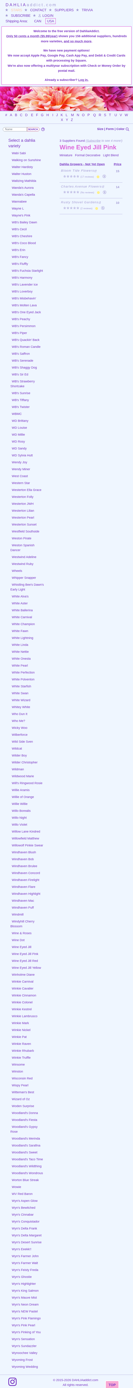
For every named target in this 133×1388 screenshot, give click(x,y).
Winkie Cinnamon (24, 995)
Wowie (16, 1187)
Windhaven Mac (23, 900)
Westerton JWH (23, 503)
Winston (17, 1071)
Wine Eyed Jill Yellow (26, 967)
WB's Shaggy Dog (24, 367)
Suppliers (64, 10)
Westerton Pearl (23, 517)
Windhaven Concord (26, 873)
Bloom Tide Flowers (77, 170)
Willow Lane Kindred (26, 831)
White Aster (20, 603)
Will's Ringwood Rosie (27, 783)
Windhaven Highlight (26, 893)
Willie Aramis (21, 790)
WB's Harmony (22, 277)
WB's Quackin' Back (25, 340)
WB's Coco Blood (24, 243)
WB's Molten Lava (24, 305)
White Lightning (22, 638)
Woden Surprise (23, 1106)
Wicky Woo (19, 728)
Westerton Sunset (24, 524)
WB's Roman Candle (26, 347)
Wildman (18, 769)
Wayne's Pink (21, 215)
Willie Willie (20, 804)
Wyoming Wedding (25, 1366)
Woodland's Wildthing (27, 1166)
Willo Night (19, 817)
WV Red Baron (22, 1194)
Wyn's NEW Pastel (25, 1311)
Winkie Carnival (22, 981)
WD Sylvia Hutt (22, 455)
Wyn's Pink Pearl (23, 1325)
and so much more (77, 41)
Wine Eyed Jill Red (25, 961)
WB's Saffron (21, 353)
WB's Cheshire (22, 236)
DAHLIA (31, 4)
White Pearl (20, 665)
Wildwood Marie (23, 776)
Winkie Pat (19, 1037)
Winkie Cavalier (22, 988)
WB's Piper (19, 333)
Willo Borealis (21, 811)
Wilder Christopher (25, 762)
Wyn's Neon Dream (25, 1304)
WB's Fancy (20, 257)
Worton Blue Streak (25, 1180)
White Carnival (22, 617)
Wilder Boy (19, 755)
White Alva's (20, 596)
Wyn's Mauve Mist (24, 1297)
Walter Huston (21, 174)
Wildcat (17, 748)
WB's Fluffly (20, 264)
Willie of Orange (23, 797)
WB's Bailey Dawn (24, 222)
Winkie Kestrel (22, 1009)
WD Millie (18, 434)
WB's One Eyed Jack (26, 312)
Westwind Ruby (22, 564)
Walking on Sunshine (26, 160)
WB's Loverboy (22, 291)
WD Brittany (20, 421)
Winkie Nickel (21, 1030)
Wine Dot (18, 940)
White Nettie (20, 651)
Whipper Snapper (24, 577)
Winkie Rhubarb (23, 1050)
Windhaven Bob (23, 859)
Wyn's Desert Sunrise (27, 1242)
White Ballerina (22, 610)
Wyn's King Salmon (25, 1290)
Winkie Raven (21, 1044)
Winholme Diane (23, 974)
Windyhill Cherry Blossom (22, 924)
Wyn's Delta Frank (24, 1228)
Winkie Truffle (21, 1057)
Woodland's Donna (25, 1113)
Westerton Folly (22, 497)
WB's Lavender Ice (25, 284)
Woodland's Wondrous (27, 1173)
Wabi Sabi (19, 153)
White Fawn (20, 631)
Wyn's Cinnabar (23, 1214)
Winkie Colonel (22, 1002)
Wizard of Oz (21, 1099)
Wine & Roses (22, 933)
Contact (38, 10)
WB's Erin (18, 250)
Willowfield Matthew (25, 838)
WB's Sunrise (21, 393)
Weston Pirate (21, 538)
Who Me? (18, 721)
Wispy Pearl (20, 1085)
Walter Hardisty (22, 167)
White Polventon (23, 679)
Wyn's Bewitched (23, 1207)
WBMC (17, 414)
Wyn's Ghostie (22, 1277)
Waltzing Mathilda (24, 181)
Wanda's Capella (23, 194)
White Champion (23, 624)
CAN (37, 21)
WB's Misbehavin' (24, 298)
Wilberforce (20, 734)
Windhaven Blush (24, 852)
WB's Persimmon (24, 326)
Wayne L (18, 208)
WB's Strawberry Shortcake (22, 384)
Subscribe (20, 15)
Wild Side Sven (22, 741)
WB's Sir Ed (20, 374)
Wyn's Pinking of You (26, 1332)
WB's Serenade (22, 360)
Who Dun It (19, 714)
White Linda (20, 645)
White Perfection (23, 672)
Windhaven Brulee (24, 866)
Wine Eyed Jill (21, 947)
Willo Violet (19, 824)
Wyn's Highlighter (24, 1283)
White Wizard (21, 700)
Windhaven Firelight (25, 880)
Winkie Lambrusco (24, 1016)
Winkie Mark (20, 1023)
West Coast (20, 476)
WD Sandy (19, 448)
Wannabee (19, 201)
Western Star (21, 483)
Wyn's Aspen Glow (25, 1201)
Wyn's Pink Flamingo (26, 1318)
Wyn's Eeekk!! (21, 1249)
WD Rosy (18, 441)
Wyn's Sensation (23, 1339)
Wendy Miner (21, 469)
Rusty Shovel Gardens (79, 202)
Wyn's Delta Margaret (27, 1235)
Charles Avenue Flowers (81, 186)
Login (47, 15)
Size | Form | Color (111, 129)
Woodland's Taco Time (27, 1159)
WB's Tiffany (20, 400)
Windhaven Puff (23, 907)
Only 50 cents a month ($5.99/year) (31, 36)
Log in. (83, 80)
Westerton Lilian (23, 510)
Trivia (87, 10)
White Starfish (21, 686)
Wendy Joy (19, 462)
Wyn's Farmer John (25, 1256)
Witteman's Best (23, 1092)
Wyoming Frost (22, 1360)
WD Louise (19, 427)
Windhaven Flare (23, 887)
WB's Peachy (21, 319)
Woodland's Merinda (26, 1138)
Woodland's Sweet (24, 1152)
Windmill (18, 914)
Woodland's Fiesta (24, 1120)
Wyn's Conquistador (25, 1221)
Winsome (18, 1064)
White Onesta (21, 658)
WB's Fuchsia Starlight (27, 270)
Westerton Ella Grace (26, 490)
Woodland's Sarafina (26, 1145)
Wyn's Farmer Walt (25, 1263)
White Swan (20, 693)
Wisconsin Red (22, 1078)
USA (50, 21)
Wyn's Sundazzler (24, 1346)
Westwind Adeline (24, 557)
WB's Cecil (19, 229)
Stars (16, 10)
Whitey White (21, 707)
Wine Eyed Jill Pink (25, 954)
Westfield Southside (25, 531)
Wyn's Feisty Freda (25, 1270)
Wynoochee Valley (24, 1353)
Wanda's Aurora (23, 187)
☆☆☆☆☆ (78, 176)
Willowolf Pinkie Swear (27, 845)
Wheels (17, 571)
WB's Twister (21, 407)
